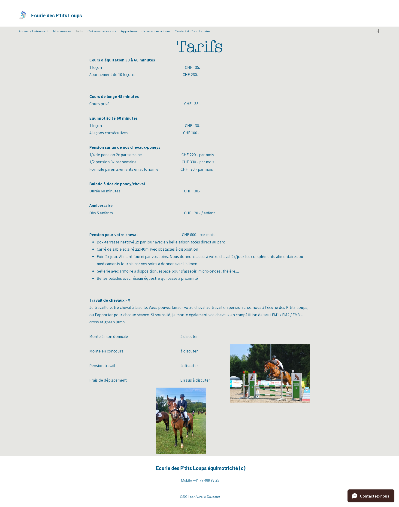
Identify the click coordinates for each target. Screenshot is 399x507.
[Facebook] (378, 31)
